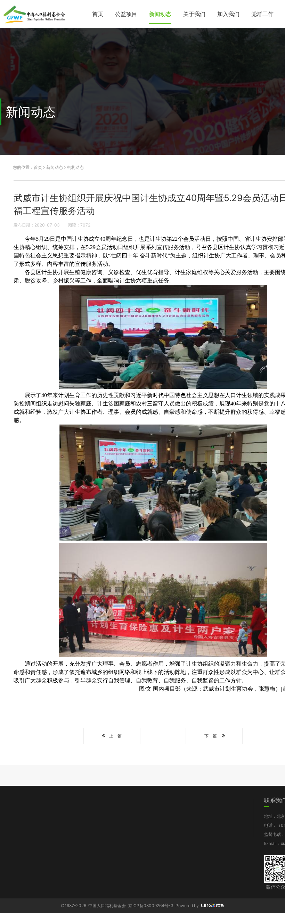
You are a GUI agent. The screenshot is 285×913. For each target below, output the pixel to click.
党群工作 (262, 13)
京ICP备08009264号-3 (150, 905)
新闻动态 (160, 13)
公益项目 (126, 13)
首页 (97, 13)
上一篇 (115, 736)
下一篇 (210, 736)
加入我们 (228, 13)
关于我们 (194, 13)
